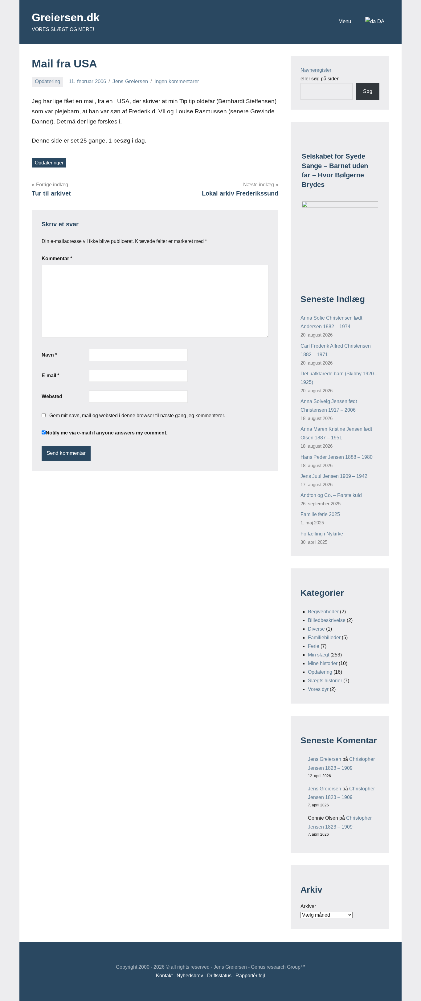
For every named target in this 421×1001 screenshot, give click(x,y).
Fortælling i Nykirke (321, 533)
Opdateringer (49, 162)
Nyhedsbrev (190, 975)
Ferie (313, 646)
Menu (344, 21)
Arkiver (308, 906)
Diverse (316, 629)
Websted (52, 396)
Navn (49, 354)
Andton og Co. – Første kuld (331, 495)
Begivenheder (323, 611)
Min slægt (318, 654)
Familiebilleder (324, 637)
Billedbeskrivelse (326, 620)
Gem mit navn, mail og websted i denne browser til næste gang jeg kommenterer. (137, 415)
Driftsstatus (219, 975)
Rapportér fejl (250, 975)
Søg (367, 91)
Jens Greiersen (130, 81)
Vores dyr (318, 689)
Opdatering (47, 81)
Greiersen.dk (66, 17)
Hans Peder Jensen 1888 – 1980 (336, 457)
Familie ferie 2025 (320, 514)
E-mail (50, 375)
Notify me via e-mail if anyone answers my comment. (106, 432)
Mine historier (322, 663)
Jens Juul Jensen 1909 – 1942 (333, 476)
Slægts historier (325, 680)
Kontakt (164, 975)
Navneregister (315, 70)
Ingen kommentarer (176, 81)
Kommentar (57, 258)
